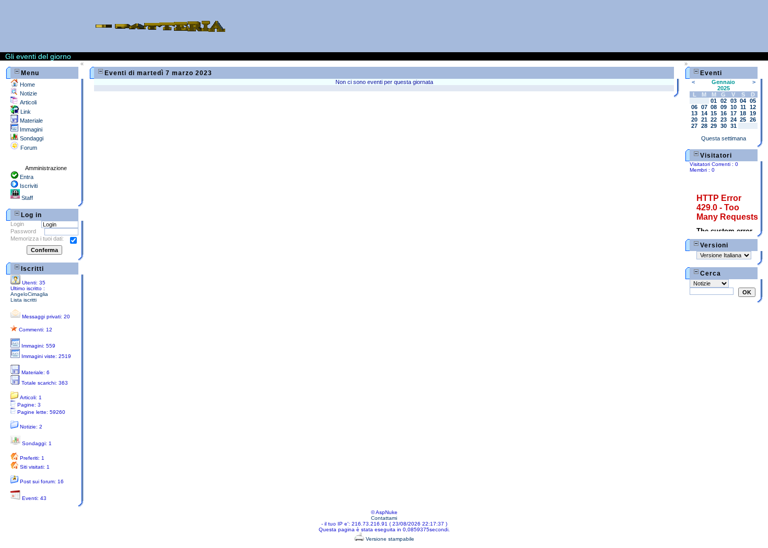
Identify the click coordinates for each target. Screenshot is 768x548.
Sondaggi (30, 138)
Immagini (30, 129)
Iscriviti (28, 186)
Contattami (384, 518)
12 (753, 107)
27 (694, 126)
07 (704, 107)
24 (733, 119)
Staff (26, 198)
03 (733, 101)
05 (753, 101)
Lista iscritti (23, 300)
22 (714, 119)
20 (694, 119)
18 (743, 113)
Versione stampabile (389, 539)
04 (743, 101)
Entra (25, 177)
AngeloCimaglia (29, 294)
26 (753, 119)
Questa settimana (723, 138)
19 (753, 113)
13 (694, 113)
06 (694, 107)
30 (723, 126)
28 (704, 126)
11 (743, 107)
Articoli (27, 102)
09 (723, 107)
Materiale (30, 120)
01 (714, 101)
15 (714, 113)
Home (26, 84)
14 (704, 113)
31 (733, 126)
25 (743, 119)
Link (25, 112)
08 (714, 107)
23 (723, 119)
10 (733, 107)
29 (714, 126)
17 (733, 113)
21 (704, 119)
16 (723, 113)
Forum (28, 148)
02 (723, 101)
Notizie (27, 93)
